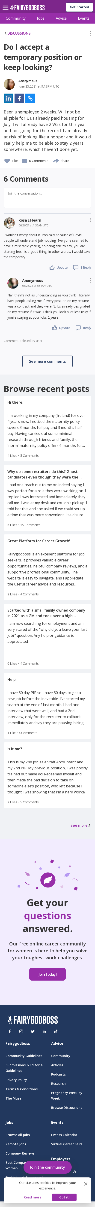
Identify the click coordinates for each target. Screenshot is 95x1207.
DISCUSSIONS (19, 33)
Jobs (41, 18)
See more (79, 825)
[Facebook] (9, 1031)
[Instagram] (21, 1031)
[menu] (6, 4)
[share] (56, 160)
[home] (27, 9)
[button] (90, 34)
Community (16, 18)
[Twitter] (32, 1031)
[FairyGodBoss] (32, 1020)
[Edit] (90, 34)
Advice (61, 18)
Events (83, 18)
